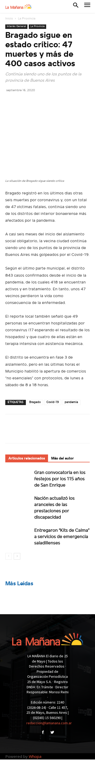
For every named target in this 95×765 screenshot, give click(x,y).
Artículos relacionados (26, 459)
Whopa (35, 756)
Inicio (9, 18)
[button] (75, 6)
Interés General (16, 26)
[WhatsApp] (47, 102)
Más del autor (62, 459)
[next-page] (17, 556)
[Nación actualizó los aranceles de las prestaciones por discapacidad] (18, 504)
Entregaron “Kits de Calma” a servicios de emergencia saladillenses (61, 536)
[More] (59, 102)
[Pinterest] (35, 102)
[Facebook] (10, 102)
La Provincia (26, 18)
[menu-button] (87, 6)
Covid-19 (52, 402)
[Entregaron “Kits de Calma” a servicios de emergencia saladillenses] (18, 536)
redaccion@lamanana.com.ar (49, 723)
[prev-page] (8, 556)
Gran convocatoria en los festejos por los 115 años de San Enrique (60, 479)
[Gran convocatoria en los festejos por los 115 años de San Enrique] (18, 478)
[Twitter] (22, 102)
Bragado (35, 402)
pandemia (71, 402)
